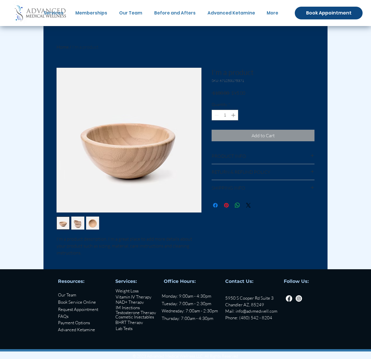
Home (63, 47)
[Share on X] (248, 205)
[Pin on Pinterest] (226, 205)
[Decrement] (216, 115)
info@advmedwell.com (256, 311)
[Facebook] (289, 298)
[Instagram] (299, 298)
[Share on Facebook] (215, 205)
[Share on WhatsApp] (237, 205)
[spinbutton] (225, 115)
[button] (85, 309)
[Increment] (233, 115)
